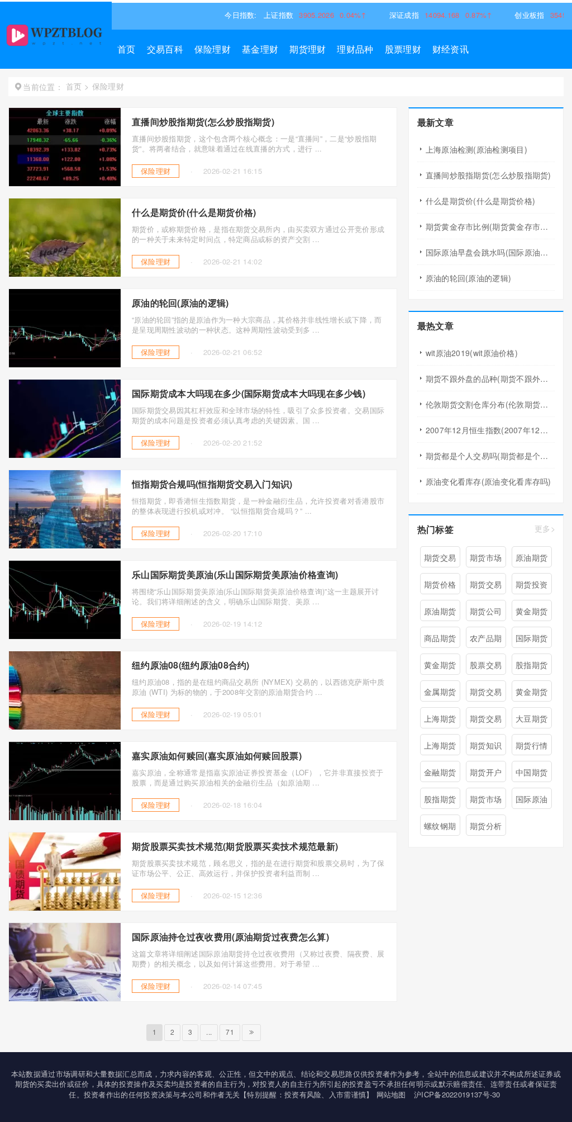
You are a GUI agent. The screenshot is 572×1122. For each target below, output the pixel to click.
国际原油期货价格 (531, 801)
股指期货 (531, 664)
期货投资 (531, 584)
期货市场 (486, 557)
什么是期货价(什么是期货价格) (194, 213)
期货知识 (486, 745)
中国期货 (531, 772)
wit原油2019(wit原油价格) (472, 352)
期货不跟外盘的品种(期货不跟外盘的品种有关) (490, 378)
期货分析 (486, 825)
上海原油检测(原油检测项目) (476, 149)
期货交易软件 (486, 694)
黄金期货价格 (531, 694)
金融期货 (440, 772)
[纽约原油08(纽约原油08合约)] (65, 726)
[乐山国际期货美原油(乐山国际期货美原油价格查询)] (65, 635)
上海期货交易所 (440, 747)
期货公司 (486, 611)
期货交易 (440, 557)
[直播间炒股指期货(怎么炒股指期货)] (65, 182)
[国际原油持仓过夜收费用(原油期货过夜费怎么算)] (65, 997)
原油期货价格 (440, 613)
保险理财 (212, 48)
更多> (545, 529)
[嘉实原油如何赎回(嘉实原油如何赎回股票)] (65, 816)
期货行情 (531, 745)
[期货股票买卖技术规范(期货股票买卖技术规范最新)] (65, 907)
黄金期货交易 (440, 667)
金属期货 (440, 691)
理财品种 (355, 48)
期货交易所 (486, 586)
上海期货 (440, 718)
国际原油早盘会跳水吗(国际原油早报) (490, 252)
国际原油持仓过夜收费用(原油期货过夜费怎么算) (230, 937)
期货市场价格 (486, 801)
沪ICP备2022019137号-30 (457, 1094)
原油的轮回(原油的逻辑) (180, 303)
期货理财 (307, 48)
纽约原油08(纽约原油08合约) (191, 665)
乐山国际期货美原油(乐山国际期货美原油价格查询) (235, 575)
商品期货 (440, 637)
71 (230, 1031)
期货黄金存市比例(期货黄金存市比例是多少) (490, 226)
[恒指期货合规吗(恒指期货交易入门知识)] (65, 545)
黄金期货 (531, 611)
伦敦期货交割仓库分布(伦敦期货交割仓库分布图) (490, 404)
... (209, 1031)
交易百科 (165, 48)
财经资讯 (450, 48)
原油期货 (531, 557)
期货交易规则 (486, 720)
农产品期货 (486, 640)
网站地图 (391, 1094)
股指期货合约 (440, 801)
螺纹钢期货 (440, 828)
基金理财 (260, 48)
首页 (126, 48)
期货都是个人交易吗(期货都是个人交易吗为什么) (490, 455)
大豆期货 (531, 718)
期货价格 (440, 584)
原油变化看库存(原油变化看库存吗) (488, 481)
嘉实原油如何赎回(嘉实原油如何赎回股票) (217, 756)
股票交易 (486, 664)
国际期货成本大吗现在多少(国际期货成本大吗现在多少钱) (248, 394)
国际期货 (531, 637)
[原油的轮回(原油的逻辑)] (65, 364)
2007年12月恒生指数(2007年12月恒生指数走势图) (490, 429)
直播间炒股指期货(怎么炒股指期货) (203, 122)
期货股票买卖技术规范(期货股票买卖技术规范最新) (235, 847)
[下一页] (251, 1032)
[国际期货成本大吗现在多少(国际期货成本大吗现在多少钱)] (65, 454)
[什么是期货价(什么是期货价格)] (65, 273)
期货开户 (486, 772)
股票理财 (403, 48)
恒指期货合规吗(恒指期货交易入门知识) (212, 484)
